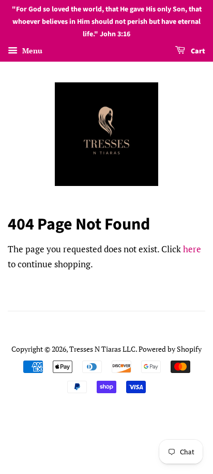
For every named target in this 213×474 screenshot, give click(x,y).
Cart (197, 52)
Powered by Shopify (170, 349)
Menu (31, 51)
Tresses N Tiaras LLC (102, 349)
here (192, 249)
